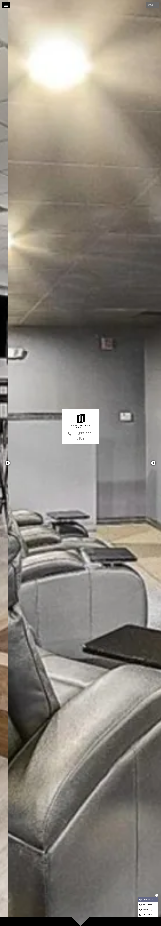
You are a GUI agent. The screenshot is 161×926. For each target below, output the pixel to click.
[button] (152, 5)
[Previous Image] (8, 463)
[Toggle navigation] (6, 5)
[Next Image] (153, 463)
